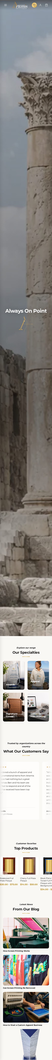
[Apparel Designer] (34, 5)
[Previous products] (5, 874)
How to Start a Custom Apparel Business (22, 1025)
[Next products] (47, 874)
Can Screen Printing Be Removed (19, 988)
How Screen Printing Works (16, 951)
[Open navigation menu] (5, 5)
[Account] (40, 5)
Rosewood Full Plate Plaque (7, 879)
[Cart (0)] (46, 5)
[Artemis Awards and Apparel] (20, 5)
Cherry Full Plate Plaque (28, 879)
